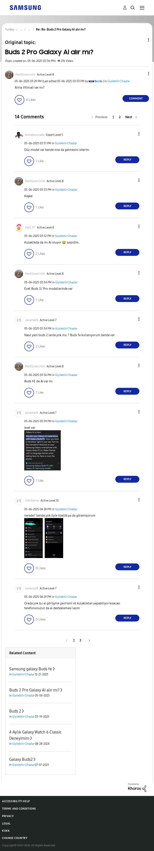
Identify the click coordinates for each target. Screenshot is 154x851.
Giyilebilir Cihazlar (118, 81)
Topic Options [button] (142, 40)
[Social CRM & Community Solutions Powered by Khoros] (137, 787)
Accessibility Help (16, 801)
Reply (127, 159)
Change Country (14, 838)
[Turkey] (25, 7)
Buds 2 (15, 711)
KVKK (6, 831)
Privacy (8, 816)
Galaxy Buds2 (21, 759)
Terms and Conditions (19, 808)
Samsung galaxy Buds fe (30, 669)
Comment (136, 98)
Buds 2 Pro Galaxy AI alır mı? (34, 690)
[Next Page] (88, 640)
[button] (142, 74)
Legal (6, 823)
